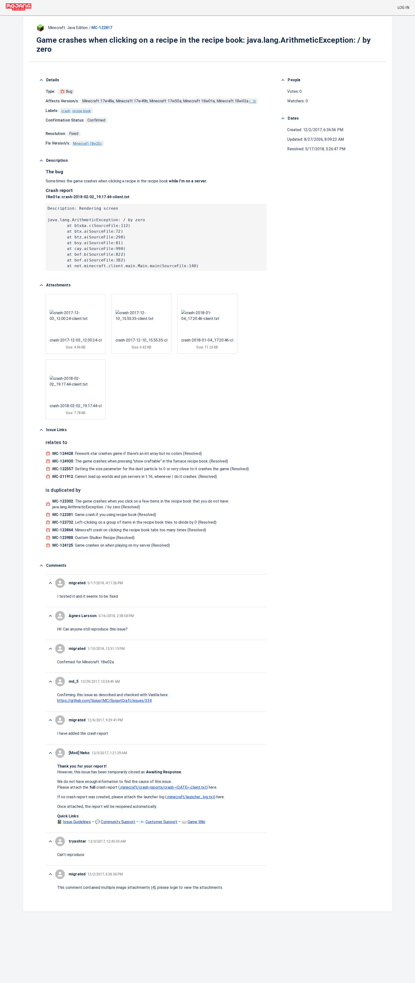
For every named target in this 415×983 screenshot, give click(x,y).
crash (65, 111)
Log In (403, 7)
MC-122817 (102, 27)
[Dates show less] (283, 118)
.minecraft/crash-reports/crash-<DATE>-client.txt (163, 787)
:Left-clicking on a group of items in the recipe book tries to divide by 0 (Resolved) (134, 522)
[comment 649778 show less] (50, 720)
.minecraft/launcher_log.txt (190, 797)
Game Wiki (196, 822)
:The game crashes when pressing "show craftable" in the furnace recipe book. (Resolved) (140, 461)
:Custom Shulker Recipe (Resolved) (93, 537)
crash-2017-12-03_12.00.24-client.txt (82, 340)
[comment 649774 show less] (50, 874)
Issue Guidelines (77, 822)
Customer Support (161, 822)
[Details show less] (41, 80)
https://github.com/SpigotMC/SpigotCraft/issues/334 (104, 700)
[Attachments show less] (41, 285)
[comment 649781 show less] (50, 616)
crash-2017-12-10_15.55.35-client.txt (148, 340)
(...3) (252, 101)
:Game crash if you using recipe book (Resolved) (104, 514)
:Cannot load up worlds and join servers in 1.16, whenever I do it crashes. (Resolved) (134, 476)
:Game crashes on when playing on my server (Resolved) (111, 545)
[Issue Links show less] (41, 430)
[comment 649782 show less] (50, 583)
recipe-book (81, 111)
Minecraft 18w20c (87, 143)
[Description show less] (41, 160)
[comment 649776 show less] (50, 841)
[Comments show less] (41, 565)
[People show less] (283, 80)
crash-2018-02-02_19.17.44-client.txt (95, 197)
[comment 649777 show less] (50, 753)
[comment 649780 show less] (50, 648)
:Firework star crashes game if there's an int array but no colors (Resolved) (127, 453)
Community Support (118, 822)
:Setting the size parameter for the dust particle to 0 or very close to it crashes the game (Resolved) (150, 469)
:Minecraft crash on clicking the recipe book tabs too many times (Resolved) (129, 530)
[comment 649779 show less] (50, 681)
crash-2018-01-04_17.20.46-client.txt (213, 340)
